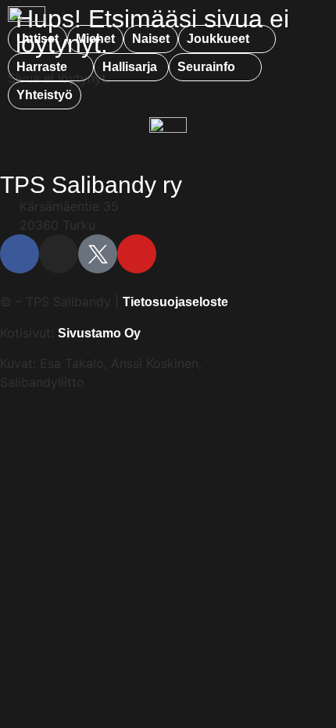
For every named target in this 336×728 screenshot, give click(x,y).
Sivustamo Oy (99, 333)
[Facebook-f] (19, 253)
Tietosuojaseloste (175, 302)
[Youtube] (136, 253)
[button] (227, 39)
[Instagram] (58, 253)
